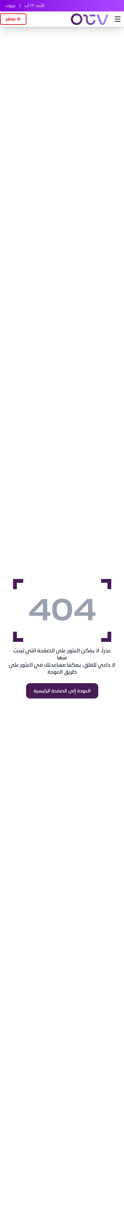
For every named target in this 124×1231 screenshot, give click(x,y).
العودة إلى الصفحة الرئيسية (62, 690)
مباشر (11, 19)
